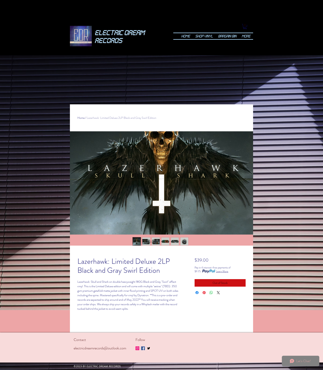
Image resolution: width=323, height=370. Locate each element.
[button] (245, 26)
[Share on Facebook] (197, 292)
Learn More (222, 271)
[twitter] (148, 348)
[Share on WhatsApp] (211, 292)
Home (81, 118)
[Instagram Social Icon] (137, 348)
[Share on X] (218, 292)
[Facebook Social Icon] (143, 348)
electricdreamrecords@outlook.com (100, 348)
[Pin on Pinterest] (204, 292)
